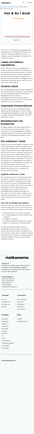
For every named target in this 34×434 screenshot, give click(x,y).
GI (2, 336)
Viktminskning (6, 341)
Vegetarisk (5, 321)
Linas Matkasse (21, 299)
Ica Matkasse (21, 309)
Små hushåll (5, 348)
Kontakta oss (6, 304)
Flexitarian (5, 326)
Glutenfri (4, 333)
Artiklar (4, 307)
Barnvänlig (5, 328)
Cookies (19, 319)
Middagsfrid (20, 304)
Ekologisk (5, 319)
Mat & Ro (4, 50)
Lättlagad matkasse (8, 343)
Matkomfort (21, 307)
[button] (23, 2)
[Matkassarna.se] (6, 2)
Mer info (16, 40)
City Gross (20, 302)
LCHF (3, 338)
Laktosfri (4, 331)
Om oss (4, 299)
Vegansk (4, 324)
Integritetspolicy (22, 321)
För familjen (5, 345)
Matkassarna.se (4, 6)
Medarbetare (6, 302)
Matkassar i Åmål (13, 6)
